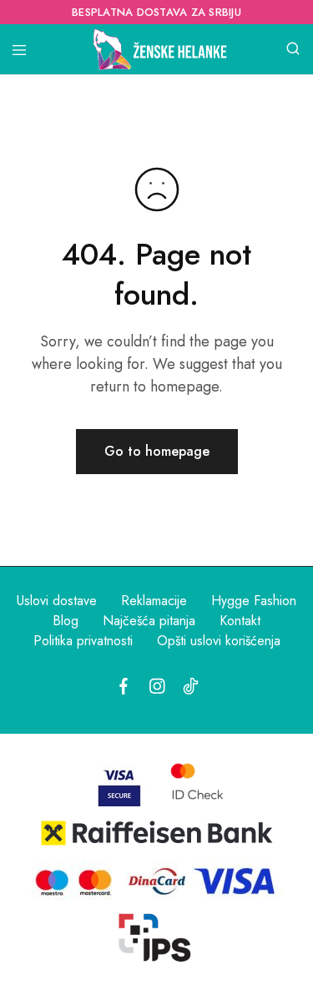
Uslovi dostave (57, 600)
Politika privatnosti (83, 640)
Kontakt (240, 620)
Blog (65, 620)
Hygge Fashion (253, 600)
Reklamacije (154, 600)
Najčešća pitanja (149, 620)
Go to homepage (157, 451)
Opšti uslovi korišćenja (218, 640)
